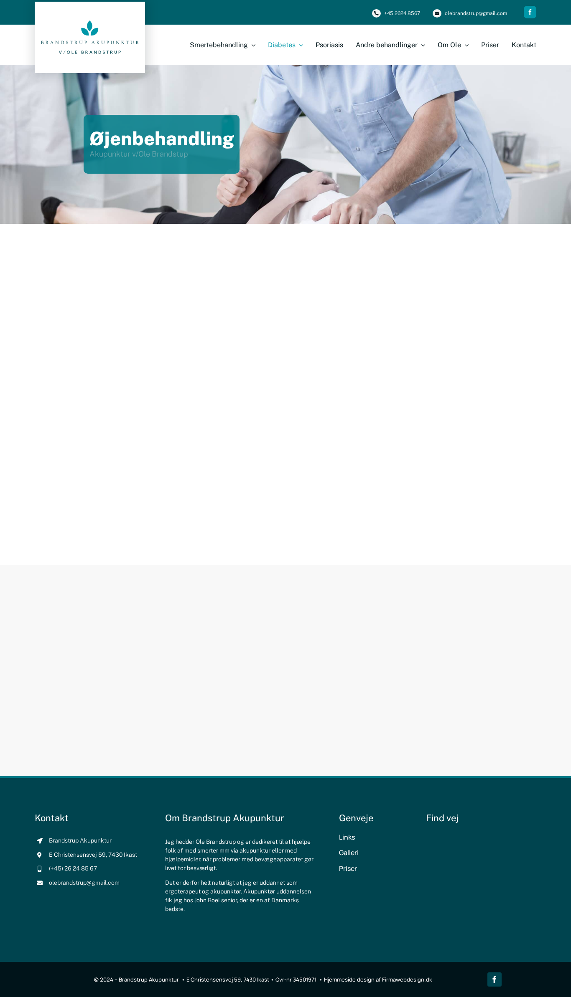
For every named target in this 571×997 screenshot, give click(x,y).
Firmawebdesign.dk (407, 979)
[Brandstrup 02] (90, 23)
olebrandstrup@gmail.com (476, 13)
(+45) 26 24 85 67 (73, 868)
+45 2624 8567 (402, 13)
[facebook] (530, 12)
